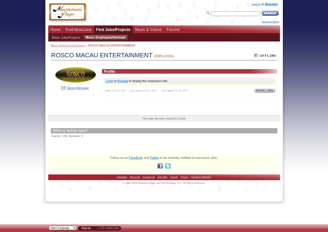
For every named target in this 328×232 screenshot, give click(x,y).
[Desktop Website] (201, 177)
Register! (271, 4)
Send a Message (78, 87)
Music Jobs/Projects (66, 37)
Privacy (184, 177)
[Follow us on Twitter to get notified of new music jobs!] (168, 168)
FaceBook (136, 158)
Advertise (122, 177)
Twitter (154, 158)
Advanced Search (270, 22)
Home (55, 30)
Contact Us (149, 177)
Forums (173, 30)
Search (174, 177)
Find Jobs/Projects (113, 30)
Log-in (256, 4)
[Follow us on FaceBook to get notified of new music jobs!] (160, 168)
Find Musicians (78, 30)
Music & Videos (148, 30)
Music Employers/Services (105, 37)
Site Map (162, 177)
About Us (135, 177)
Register (122, 81)
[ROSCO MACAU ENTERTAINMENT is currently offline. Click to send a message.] (265, 57)
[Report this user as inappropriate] (265, 92)
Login (109, 81)
